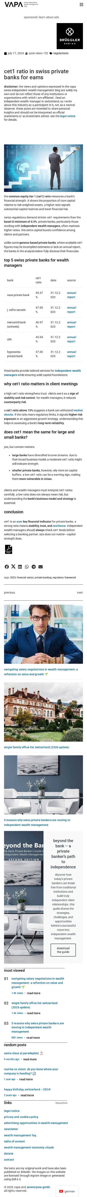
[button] (7, 566)
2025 (13, 577)
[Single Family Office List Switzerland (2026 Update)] (43, 712)
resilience (59, 525)
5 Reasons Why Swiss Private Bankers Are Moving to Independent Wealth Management (38, 1027)
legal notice (68, 116)
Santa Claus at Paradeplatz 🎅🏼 (23, 1053)
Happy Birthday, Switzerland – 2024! (27, 1089)
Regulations (61, 53)
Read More (33, 993)
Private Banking (43, 577)
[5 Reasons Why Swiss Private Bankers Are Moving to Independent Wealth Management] (43, 785)
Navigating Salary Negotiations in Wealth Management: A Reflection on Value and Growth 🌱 (38, 983)
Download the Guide (63, 950)
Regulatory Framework (64, 577)
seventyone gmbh (38, 1187)
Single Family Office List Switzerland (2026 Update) (36, 747)
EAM (20, 521)
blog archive (61, 1103)
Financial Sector (25, 577)
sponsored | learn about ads (41, 17)
